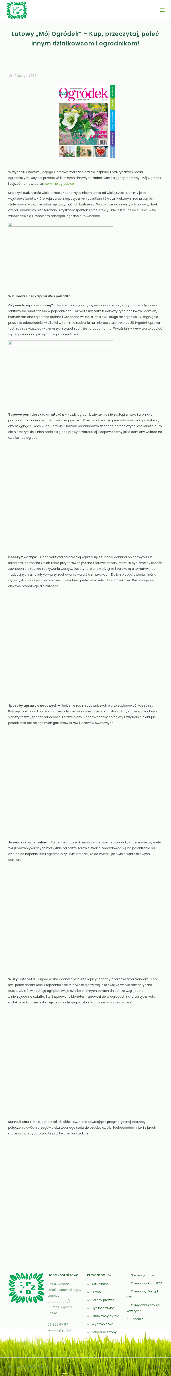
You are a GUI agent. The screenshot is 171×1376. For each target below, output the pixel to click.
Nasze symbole (142, 1275)
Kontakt (137, 1319)
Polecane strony (104, 1332)
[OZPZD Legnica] (16, 10)
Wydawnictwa (102, 1324)
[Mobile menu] (162, 10)
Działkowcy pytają (105, 1316)
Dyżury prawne (103, 1308)
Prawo (96, 1292)
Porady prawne (103, 1300)
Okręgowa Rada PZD (146, 1283)
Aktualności (100, 1284)
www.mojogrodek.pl (60, 183)
